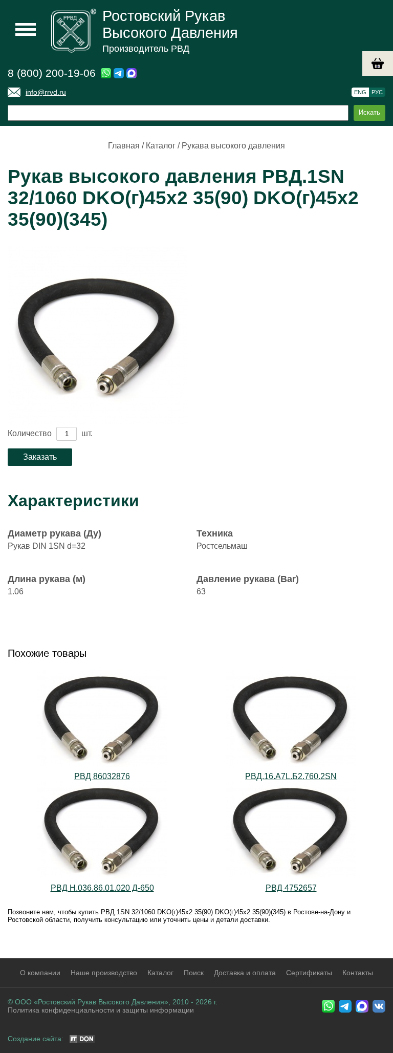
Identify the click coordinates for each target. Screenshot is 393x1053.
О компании (40, 973)
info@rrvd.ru (46, 92)
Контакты (357, 973)
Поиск (194, 973)
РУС (377, 92)
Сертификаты (309, 973)
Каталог (161, 145)
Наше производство (104, 973)
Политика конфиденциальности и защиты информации (101, 1010)
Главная (124, 145)
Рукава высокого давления (233, 145)
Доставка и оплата (245, 973)
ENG (360, 92)
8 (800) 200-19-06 (52, 73)
